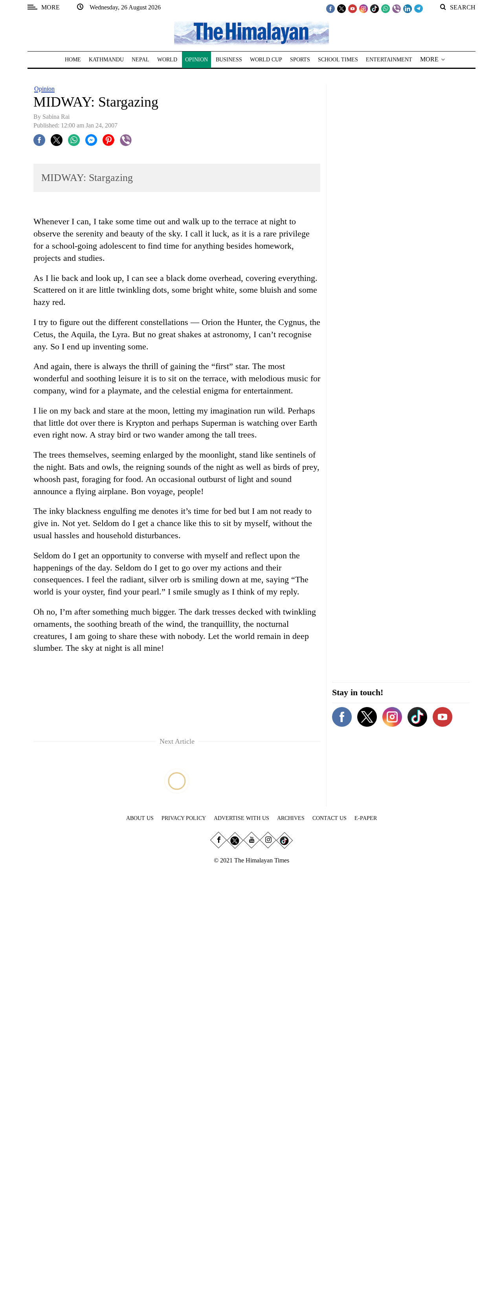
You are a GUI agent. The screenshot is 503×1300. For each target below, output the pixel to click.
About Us (140, 818)
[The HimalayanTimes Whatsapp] (385, 8)
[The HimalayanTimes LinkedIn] (407, 8)
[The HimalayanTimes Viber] (396, 8)
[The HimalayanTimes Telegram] (418, 8)
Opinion (44, 88)
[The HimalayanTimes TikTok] (374, 8)
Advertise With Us (241, 818)
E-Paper (365, 818)
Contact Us (329, 818)
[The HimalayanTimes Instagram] (363, 8)
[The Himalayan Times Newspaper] (251, 32)
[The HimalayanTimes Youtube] (352, 8)
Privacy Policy (184, 818)
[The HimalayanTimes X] (341, 8)
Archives (291, 818)
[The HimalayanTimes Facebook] (330, 8)
